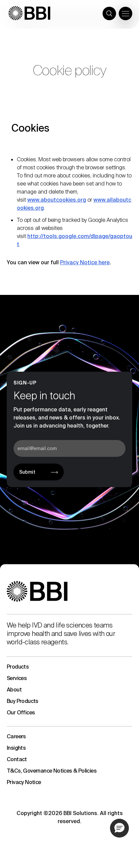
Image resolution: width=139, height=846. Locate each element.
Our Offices (21, 712)
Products (18, 666)
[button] (119, 828)
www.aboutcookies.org (56, 199)
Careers (16, 736)
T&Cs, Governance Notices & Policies (51, 770)
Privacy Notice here (85, 262)
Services (17, 678)
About (14, 689)
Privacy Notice (24, 782)
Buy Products (22, 701)
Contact (17, 759)
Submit (27, 472)
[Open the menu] (125, 13)
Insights (16, 747)
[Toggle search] (109, 13)
